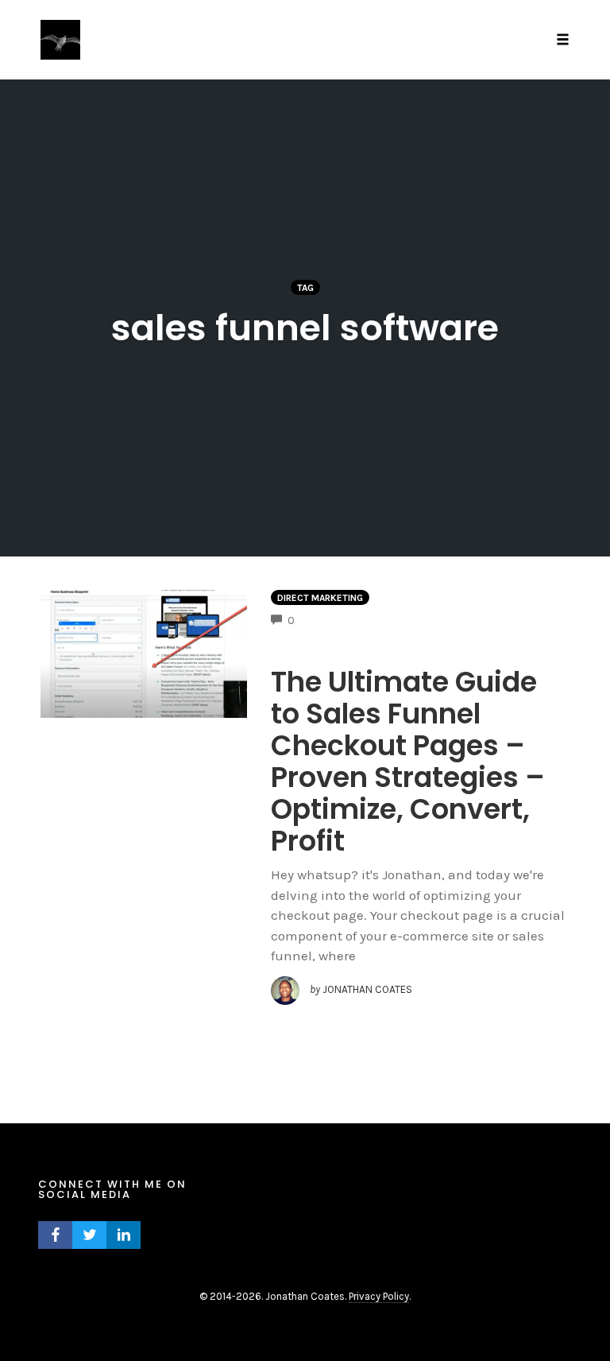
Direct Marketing (320, 597)
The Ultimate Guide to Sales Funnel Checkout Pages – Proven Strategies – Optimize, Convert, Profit (408, 761)
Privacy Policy (379, 1296)
